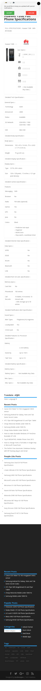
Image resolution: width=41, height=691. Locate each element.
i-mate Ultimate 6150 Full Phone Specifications (20, 470)
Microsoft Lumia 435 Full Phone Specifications (20, 480)
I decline (31, 13)
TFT (17, 661)
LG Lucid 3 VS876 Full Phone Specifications (20, 613)
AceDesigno (19, 677)
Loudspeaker (14, 658)
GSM (22, 654)
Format (7, 654)
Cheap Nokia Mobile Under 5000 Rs (16, 430)
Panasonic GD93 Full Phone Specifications (20, 607)
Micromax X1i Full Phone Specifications (17, 485)
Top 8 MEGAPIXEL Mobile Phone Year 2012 (19, 439)
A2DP (28, 647)
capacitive (15, 651)
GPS (18, 654)
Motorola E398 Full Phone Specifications (18, 495)
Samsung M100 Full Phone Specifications (20, 620)
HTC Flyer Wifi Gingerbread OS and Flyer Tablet (20, 420)
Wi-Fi (27, 661)
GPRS (12, 654)
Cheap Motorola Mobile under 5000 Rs (17, 424)
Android (7, 651)
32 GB (23, 647)
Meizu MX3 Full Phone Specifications (18, 617)
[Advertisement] (20, 545)
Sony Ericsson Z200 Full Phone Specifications (19, 508)
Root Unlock (27, 630)
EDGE (26, 651)
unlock (22, 661)
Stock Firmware (9, 661)
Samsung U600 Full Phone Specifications (18, 475)
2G (6, 647)
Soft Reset (23, 658)
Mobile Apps (27, 637)
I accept (9, 13)
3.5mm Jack (12, 647)
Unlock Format (28, 627)
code (21, 651)
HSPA (6, 658)
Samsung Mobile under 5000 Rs (15, 427)
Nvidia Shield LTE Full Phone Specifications (20, 610)
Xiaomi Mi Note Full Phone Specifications (18, 490)
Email (32, 651)
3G (18, 647)
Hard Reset (26, 633)
